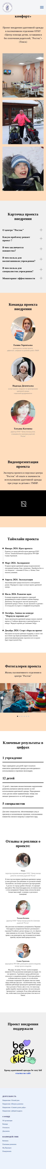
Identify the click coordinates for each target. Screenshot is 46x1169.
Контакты (5, 1141)
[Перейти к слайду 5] (26, 716)
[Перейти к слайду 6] (28, 716)
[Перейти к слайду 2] (19, 716)
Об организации (7, 1120)
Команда (5, 1124)
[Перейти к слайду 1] (17, 716)
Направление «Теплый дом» (11, 1100)
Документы (6, 1131)
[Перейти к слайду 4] (24, 716)
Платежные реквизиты (9, 1144)
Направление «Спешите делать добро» (14, 1107)
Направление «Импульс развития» (13, 1104)
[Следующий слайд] (43, 697)
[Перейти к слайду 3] (21, 716)
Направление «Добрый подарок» (12, 1111)
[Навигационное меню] (42, 7)
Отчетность (5, 1127)
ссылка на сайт (23, 1073)
